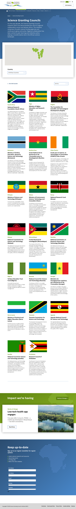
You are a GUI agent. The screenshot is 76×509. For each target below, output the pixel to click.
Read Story (12, 427)
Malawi (10, 237)
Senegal (53, 276)
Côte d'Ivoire (54, 150)
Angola (53, 104)
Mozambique (33, 237)
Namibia (53, 237)
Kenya (52, 195)
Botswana (10, 150)
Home (9, 15)
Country (10, 69)
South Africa (11, 105)
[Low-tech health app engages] (56, 418)
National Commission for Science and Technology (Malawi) (15, 241)
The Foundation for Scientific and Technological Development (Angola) (59, 108)
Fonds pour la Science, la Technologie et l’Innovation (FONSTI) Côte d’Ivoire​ (59, 154)
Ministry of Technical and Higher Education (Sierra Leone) (16, 319)
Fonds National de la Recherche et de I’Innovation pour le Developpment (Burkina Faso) (36, 156)
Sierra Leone (11, 315)
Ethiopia (10, 195)
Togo (30, 104)
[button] (39, 57)
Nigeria (10, 276)
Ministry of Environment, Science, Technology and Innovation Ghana (37, 199)
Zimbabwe (32, 354)
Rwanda (31, 276)
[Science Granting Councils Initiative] (7, 11)
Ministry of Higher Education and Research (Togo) (36, 108)
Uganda (53, 315)
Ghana (31, 195)
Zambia (10, 354)
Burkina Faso (33, 150)
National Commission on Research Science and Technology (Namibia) (58, 241)
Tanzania (31, 315)
